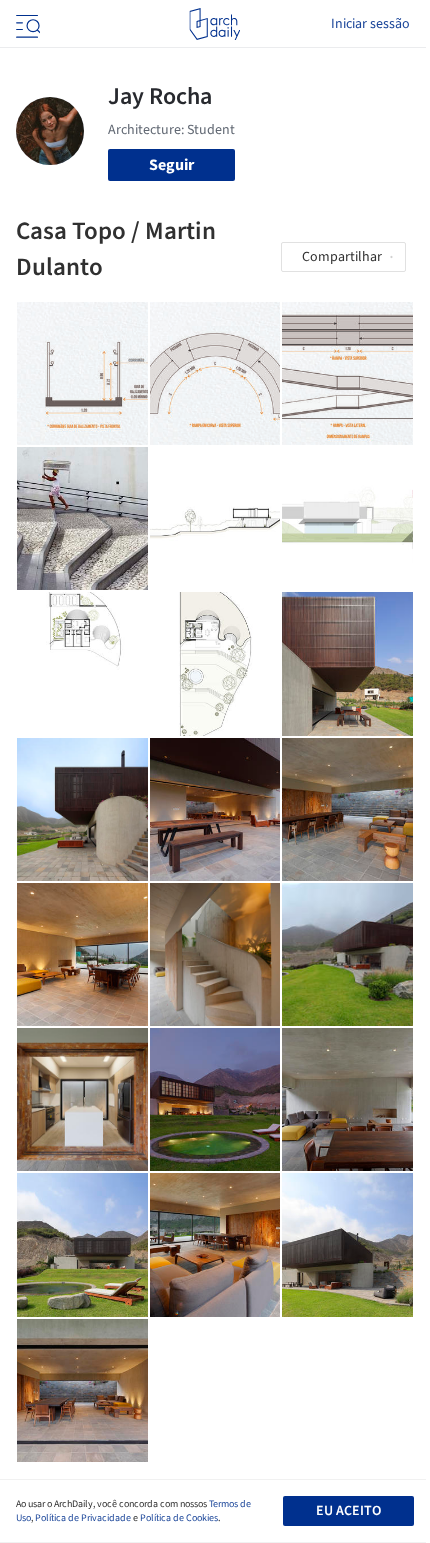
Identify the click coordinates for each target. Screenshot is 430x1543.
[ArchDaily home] (214, 24)
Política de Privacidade (83, 1518)
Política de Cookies (179, 1518)
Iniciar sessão (370, 24)
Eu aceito (348, 1511)
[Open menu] (26, 24)
